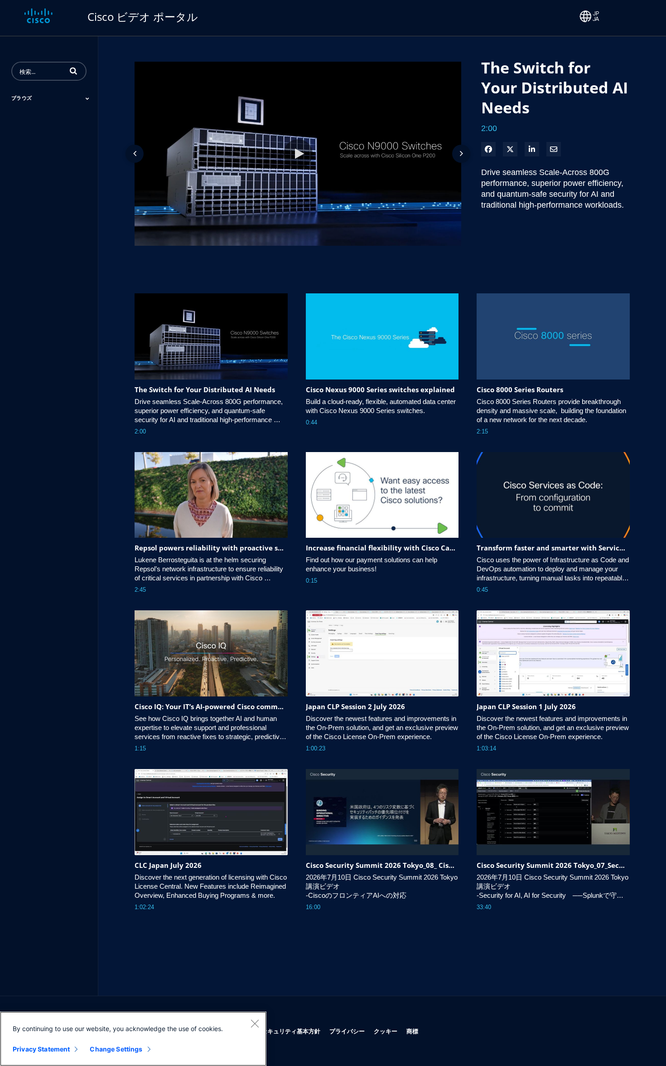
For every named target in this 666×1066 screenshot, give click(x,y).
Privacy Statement (41, 1049)
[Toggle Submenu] (87, 98)
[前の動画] (134, 154)
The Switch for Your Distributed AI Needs (554, 87)
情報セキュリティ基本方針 (285, 1031)
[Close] (254, 1023)
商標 (412, 1031)
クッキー (385, 1031)
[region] (133, 1039)
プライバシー (347, 1031)
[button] (73, 71)
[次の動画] (461, 154)
